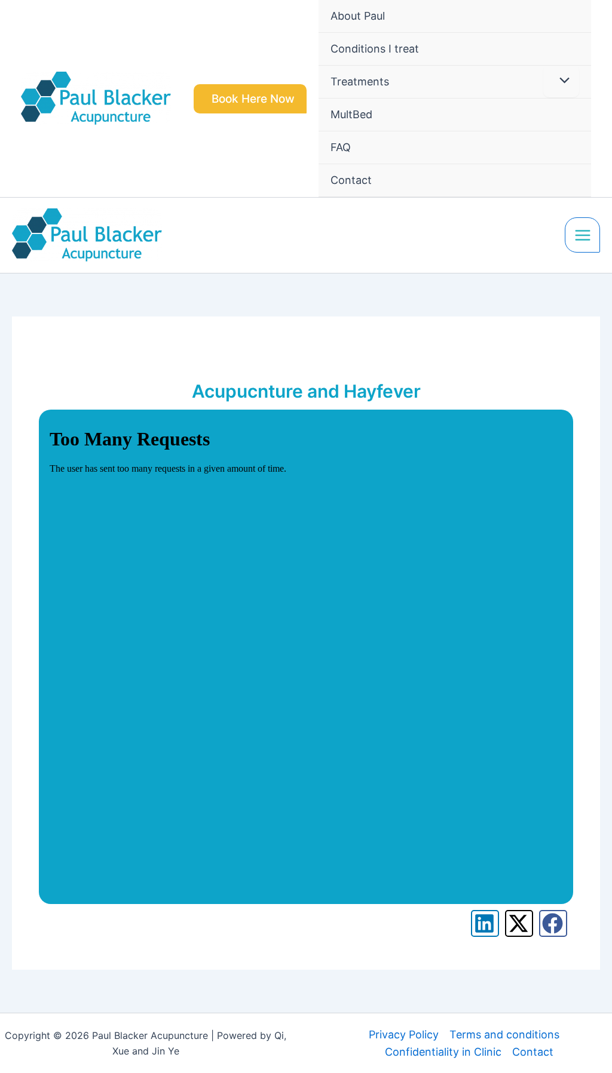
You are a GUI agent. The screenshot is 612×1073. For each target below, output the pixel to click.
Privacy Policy (404, 1034)
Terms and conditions (504, 1034)
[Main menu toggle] (582, 235)
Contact (532, 1052)
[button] (250, 98)
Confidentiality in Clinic (443, 1052)
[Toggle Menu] (561, 81)
